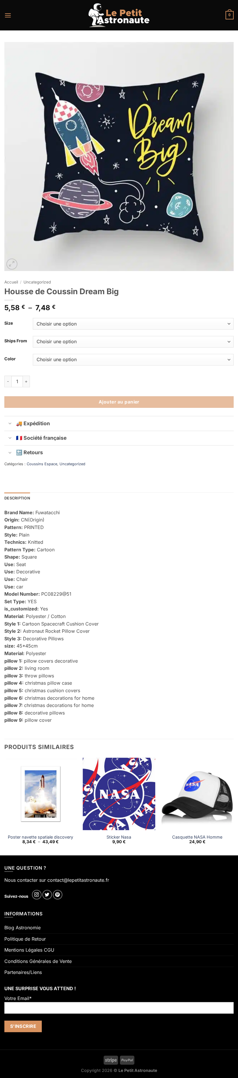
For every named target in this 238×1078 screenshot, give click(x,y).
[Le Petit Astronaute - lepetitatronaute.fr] (119, 15)
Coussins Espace (42, 464)
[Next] (233, 806)
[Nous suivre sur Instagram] (37, 894)
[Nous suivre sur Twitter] (47, 894)
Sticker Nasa (119, 837)
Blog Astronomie (22, 927)
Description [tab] (17, 498)
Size (8, 323)
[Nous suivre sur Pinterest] (57, 894)
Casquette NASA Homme (197, 837)
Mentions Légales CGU (29, 950)
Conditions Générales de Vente (38, 961)
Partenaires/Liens (23, 972)
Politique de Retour (25, 939)
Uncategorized (37, 282)
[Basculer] (10, 424)
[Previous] (4, 806)
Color (10, 359)
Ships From (15, 341)
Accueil (11, 282)
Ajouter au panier (119, 402)
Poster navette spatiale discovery (40, 837)
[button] (7, 15)
